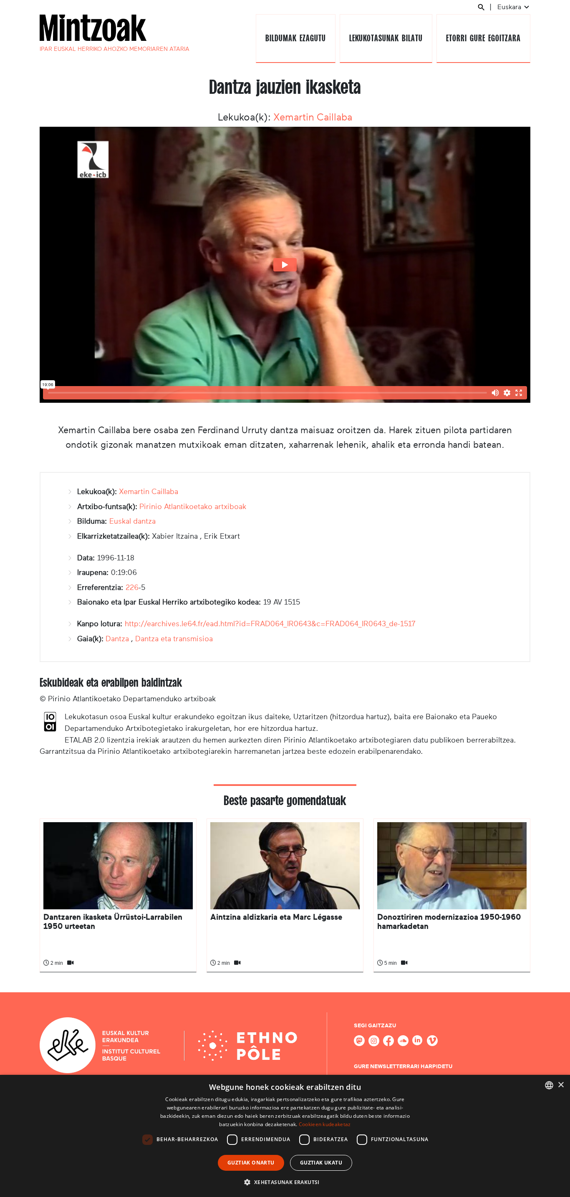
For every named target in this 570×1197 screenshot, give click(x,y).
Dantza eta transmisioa (174, 639)
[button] (284, 1182)
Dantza (117, 639)
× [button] (560, 1085)
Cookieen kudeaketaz (325, 1124)
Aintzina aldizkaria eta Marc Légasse (276, 917)
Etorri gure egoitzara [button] (483, 38)
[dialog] (285, 1136)
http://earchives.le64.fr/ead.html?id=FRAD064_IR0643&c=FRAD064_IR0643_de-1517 (270, 624)
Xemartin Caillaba (312, 117)
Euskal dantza (132, 521)
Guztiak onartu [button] (251, 1162)
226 (132, 587)
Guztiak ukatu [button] (321, 1162)
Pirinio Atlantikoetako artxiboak (193, 506)
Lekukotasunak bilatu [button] (385, 38)
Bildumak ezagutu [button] (295, 38)
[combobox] (549, 1085)
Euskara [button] (510, 6)
